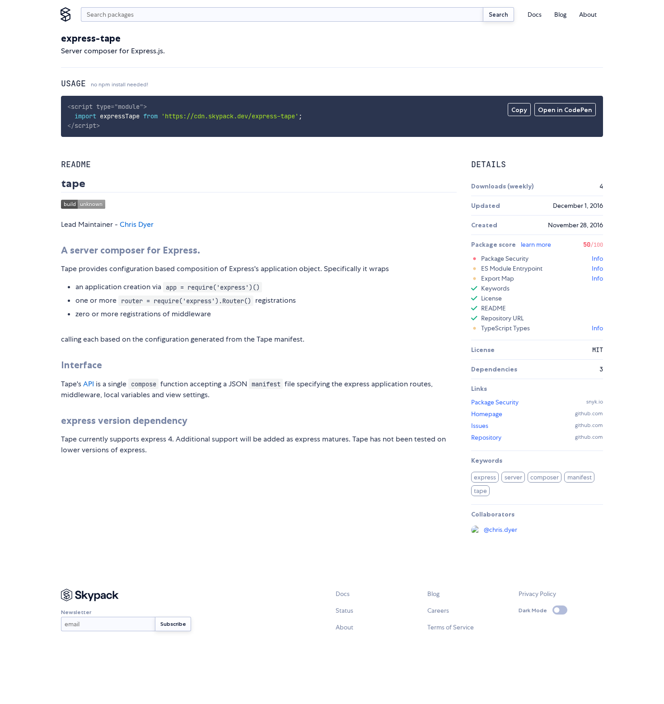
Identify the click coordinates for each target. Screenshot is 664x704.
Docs (535, 14)
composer (544, 477)
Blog (560, 14)
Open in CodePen (565, 110)
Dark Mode (533, 610)
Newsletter (76, 612)
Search (498, 14)
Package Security (495, 402)
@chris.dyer (500, 530)
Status (344, 610)
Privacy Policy (537, 594)
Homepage (486, 414)
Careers (438, 610)
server (513, 477)
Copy (519, 110)
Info (597, 258)
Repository (486, 437)
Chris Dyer (137, 224)
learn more (536, 244)
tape (480, 491)
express (485, 477)
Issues (479, 426)
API (88, 384)
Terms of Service (450, 627)
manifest (579, 477)
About (588, 14)
